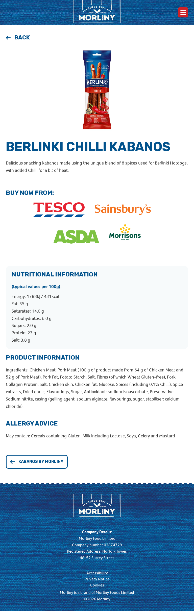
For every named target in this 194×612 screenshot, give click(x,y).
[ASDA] (76, 237)
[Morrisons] (125, 237)
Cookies (97, 585)
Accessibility (97, 573)
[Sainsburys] (123, 210)
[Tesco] (59, 210)
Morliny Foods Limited (115, 592)
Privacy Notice (97, 579)
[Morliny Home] (97, 12)
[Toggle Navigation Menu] (183, 12)
